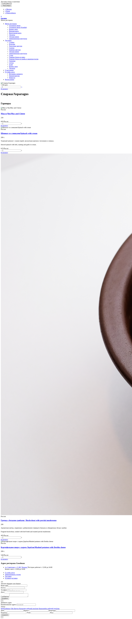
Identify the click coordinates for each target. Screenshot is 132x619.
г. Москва (8, 9)
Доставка (8, 40)
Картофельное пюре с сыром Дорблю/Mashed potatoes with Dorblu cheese (33, 547)
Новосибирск (5, 608)
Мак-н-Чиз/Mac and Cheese (13, 114)
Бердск (16, 608)
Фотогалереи (9, 79)
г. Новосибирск (6, 5)
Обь (12, 608)
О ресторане (9, 70)
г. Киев (7, 11)
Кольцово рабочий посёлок (28, 608)
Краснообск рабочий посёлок (49, 608)
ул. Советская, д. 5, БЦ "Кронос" (16, 567)
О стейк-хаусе (10, 72)
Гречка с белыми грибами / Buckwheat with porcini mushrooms (29, 520)
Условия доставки (11, 578)
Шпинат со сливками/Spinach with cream (19, 133)
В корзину (4, 89)
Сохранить (5, 615)
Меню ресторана (11, 24)
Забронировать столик (13, 574)
